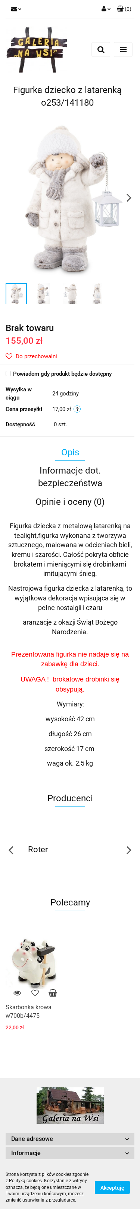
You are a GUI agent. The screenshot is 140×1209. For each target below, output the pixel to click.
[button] (124, 9)
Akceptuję (112, 1188)
